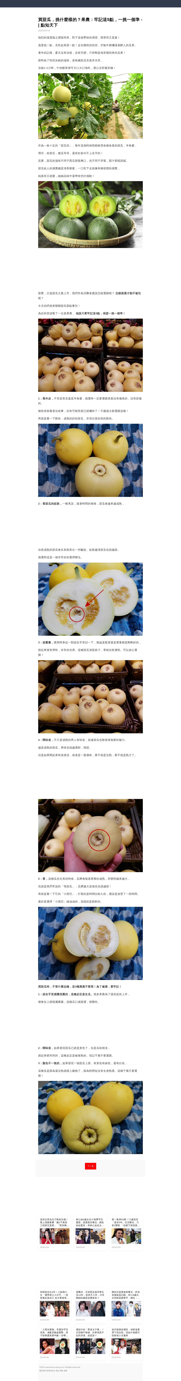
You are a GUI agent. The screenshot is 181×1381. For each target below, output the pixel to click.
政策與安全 (51, 1371)
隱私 (61, 1371)
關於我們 (42, 1371)
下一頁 (90, 1166)
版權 (65, 1371)
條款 (57, 1371)
